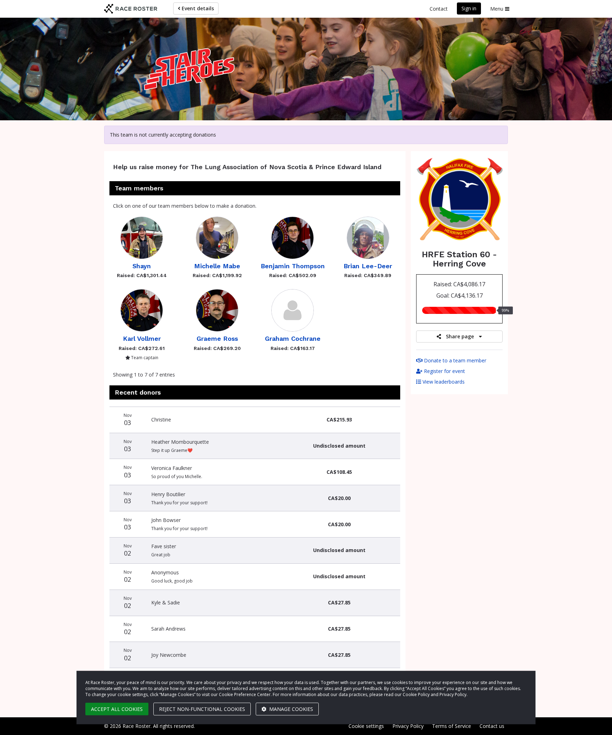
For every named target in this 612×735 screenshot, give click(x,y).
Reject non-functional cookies (202, 709)
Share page (459, 336)
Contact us (492, 726)
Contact (439, 8)
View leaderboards (443, 381)
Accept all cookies (117, 709)
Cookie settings (366, 726)
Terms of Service (451, 726)
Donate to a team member (454, 360)
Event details (197, 8)
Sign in (468, 8)
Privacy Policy (408, 726)
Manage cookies (290, 709)
